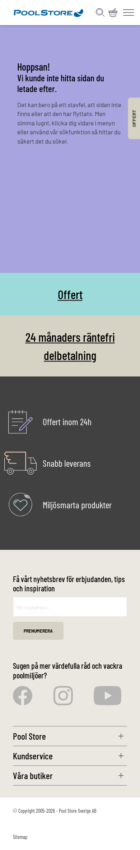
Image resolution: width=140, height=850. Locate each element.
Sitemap (20, 837)
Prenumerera (38, 630)
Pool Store (29, 735)
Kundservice (33, 755)
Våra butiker (33, 775)
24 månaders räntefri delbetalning (70, 346)
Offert (70, 294)
